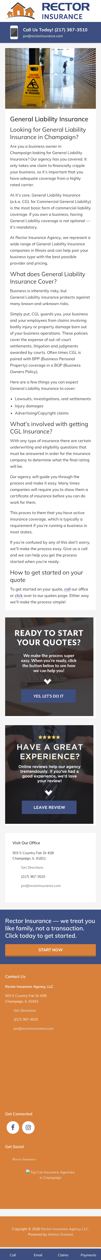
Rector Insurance (24, 1159)
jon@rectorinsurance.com (43, 36)
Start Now (50, 949)
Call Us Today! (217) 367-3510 (55, 30)
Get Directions (32, 867)
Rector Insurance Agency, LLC (64, 1229)
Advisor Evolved (60, 1234)
